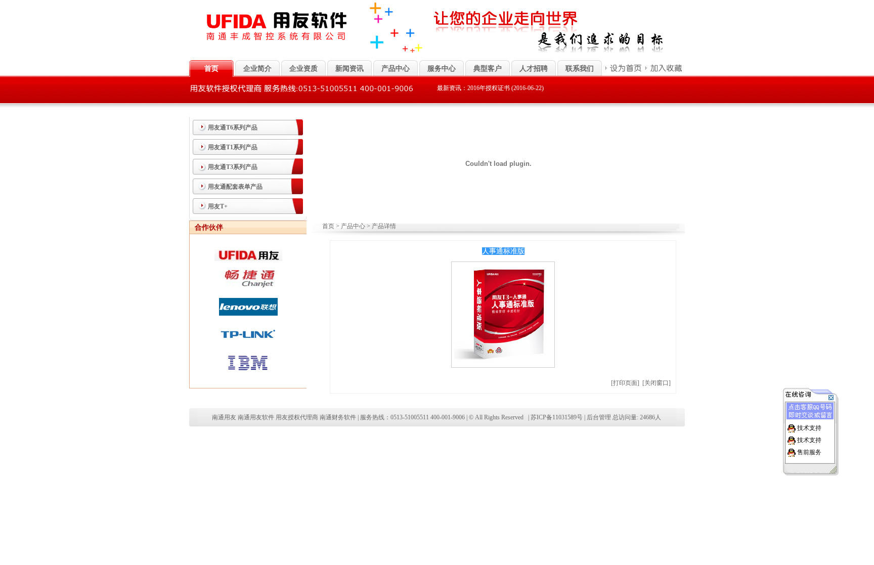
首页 (328, 226)
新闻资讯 (349, 68)
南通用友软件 (256, 417)
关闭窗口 (656, 382)
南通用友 (224, 417)
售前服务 (809, 452)
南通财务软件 (338, 417)
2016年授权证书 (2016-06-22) (505, 88)
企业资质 (303, 68)
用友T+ (218, 206)
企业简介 (257, 68)
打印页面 (625, 382)
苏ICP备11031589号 (557, 417)
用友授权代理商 (297, 417)
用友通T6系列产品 (232, 127)
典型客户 (487, 68)
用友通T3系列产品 (232, 166)
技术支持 (809, 427)
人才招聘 (533, 68)
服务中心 (441, 68)
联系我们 (579, 68)
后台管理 (599, 417)
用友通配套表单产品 (235, 186)
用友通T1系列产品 (232, 147)
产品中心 (395, 68)
